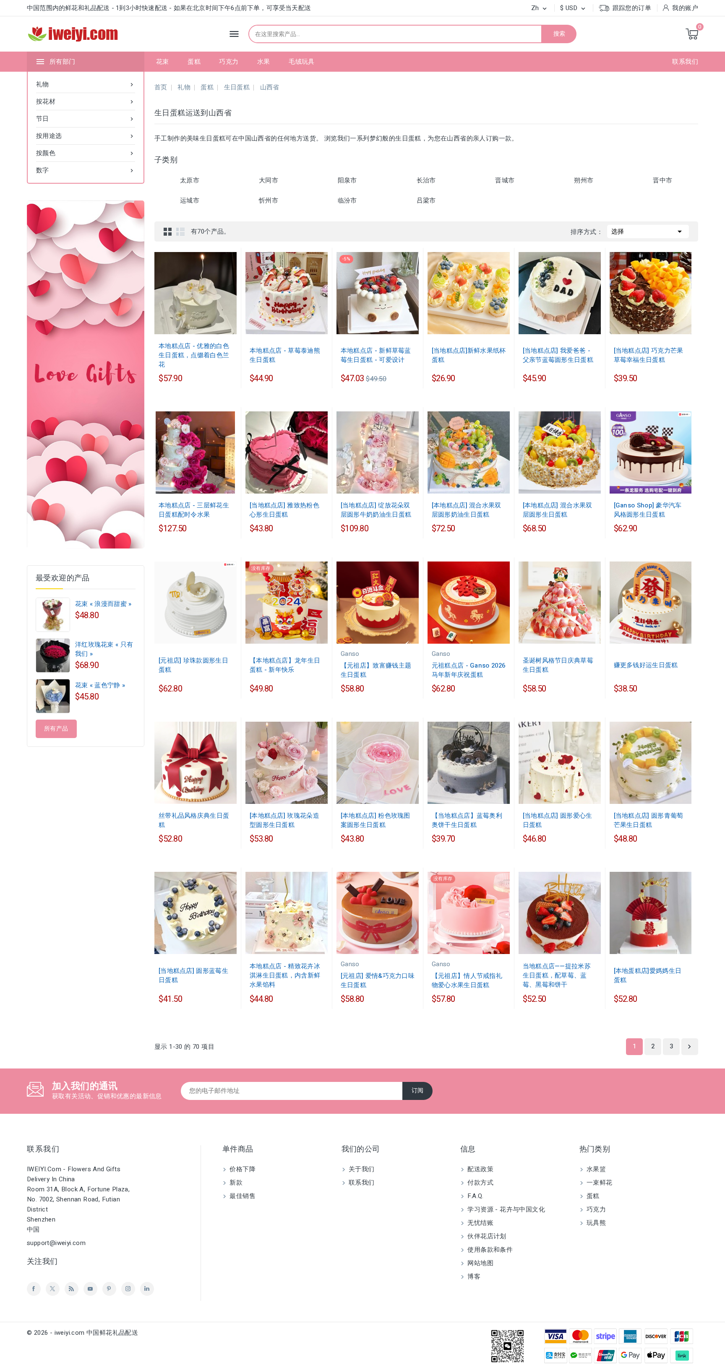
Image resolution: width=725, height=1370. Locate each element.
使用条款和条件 (489, 1249)
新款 (235, 1182)
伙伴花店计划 (486, 1236)
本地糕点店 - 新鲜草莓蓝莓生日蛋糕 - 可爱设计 (376, 355)
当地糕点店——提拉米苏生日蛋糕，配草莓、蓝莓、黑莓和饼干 (557, 975)
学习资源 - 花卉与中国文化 (505, 1209)
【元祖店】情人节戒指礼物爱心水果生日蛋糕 (467, 980)
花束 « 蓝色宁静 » (100, 685)
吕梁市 (426, 200)
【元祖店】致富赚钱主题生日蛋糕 (376, 670)
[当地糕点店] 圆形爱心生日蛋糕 (557, 820)
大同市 (268, 180)
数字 (85, 170)
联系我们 (685, 61)
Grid (168, 231)
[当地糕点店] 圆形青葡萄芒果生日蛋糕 (648, 820)
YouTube (90, 1289)
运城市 (189, 200)
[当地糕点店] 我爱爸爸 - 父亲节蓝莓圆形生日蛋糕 (558, 355)
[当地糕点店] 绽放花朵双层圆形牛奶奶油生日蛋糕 (376, 510)
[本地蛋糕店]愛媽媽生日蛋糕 (648, 975)
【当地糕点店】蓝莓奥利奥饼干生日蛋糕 (467, 820)
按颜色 (85, 153)
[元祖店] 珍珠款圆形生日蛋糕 (193, 665)
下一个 (689, 1046)
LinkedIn (147, 1289)
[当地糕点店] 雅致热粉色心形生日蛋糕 (284, 510)
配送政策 (479, 1169)
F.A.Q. (475, 1196)
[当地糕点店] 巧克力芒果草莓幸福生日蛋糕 (648, 355)
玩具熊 (595, 1222)
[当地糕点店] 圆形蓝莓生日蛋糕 (193, 975)
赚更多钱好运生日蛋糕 (646, 665)
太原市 (189, 180)
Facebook (34, 1289)
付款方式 (479, 1182)
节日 (85, 118)
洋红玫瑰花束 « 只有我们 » (104, 649)
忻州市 (268, 200)
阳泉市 (347, 180)
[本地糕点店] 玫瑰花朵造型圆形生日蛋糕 (284, 820)
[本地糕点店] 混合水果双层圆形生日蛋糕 (557, 510)
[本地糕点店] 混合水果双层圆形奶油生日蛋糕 (466, 510)
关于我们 (361, 1169)
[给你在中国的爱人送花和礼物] (85, 374)
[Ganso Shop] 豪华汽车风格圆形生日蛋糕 (648, 510)
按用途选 (85, 135)
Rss (71, 1289)
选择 (648, 231)
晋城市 (504, 180)
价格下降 (242, 1169)
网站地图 (479, 1263)
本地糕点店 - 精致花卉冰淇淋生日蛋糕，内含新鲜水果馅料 (285, 975)
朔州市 (583, 180)
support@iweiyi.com (56, 1243)
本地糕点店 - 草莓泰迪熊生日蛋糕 (285, 355)
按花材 (85, 101)
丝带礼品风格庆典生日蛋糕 (194, 820)
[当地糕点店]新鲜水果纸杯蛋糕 (469, 355)
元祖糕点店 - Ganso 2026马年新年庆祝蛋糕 (468, 670)
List (180, 231)
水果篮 (595, 1169)
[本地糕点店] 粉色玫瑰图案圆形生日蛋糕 (375, 820)
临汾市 (347, 200)
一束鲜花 (599, 1182)
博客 (473, 1276)
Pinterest (109, 1289)
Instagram (128, 1289)
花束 (162, 61)
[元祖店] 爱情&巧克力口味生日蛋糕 (378, 980)
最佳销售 (242, 1196)
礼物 (85, 84)
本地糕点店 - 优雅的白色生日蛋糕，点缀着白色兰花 (194, 355)
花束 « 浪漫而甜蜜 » (103, 603)
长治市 (426, 180)
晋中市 (662, 180)
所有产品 (56, 728)
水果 (263, 61)
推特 (53, 1289)
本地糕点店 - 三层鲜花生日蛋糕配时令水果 (194, 510)
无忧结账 (479, 1222)
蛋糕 (194, 61)
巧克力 (228, 61)
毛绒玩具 (302, 61)
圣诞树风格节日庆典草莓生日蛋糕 (558, 665)
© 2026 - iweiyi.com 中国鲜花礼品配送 (82, 1332)
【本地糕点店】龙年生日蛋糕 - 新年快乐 (285, 665)
